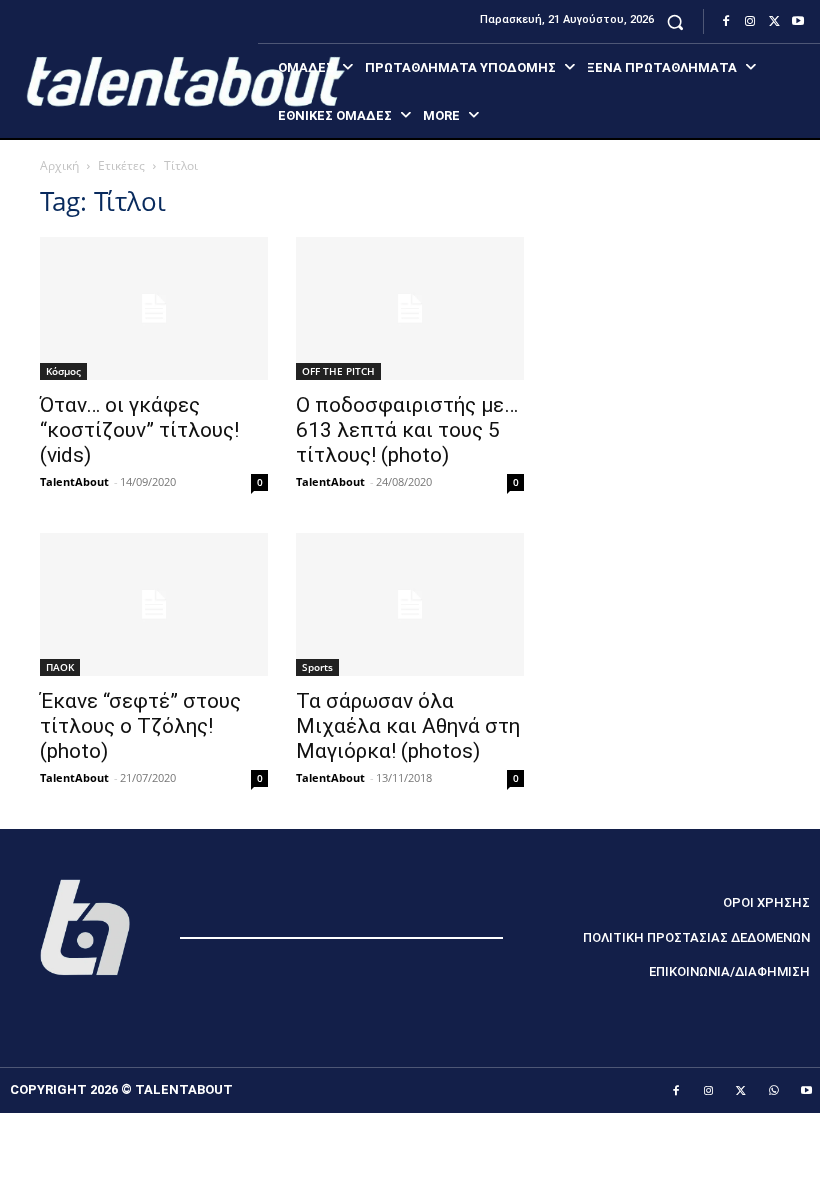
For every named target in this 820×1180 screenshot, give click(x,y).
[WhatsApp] (774, 1091)
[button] (675, 21)
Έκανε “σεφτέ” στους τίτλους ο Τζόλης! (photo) (140, 726)
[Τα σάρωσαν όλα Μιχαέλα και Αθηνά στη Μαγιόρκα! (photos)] (410, 604)
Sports (317, 667)
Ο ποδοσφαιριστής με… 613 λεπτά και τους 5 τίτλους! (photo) (407, 430)
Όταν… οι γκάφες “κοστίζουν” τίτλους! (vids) (139, 430)
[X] (774, 22)
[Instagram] (750, 22)
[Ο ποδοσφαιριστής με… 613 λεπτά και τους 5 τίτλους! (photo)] (410, 308)
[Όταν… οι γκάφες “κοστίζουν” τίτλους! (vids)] (154, 308)
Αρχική (59, 165)
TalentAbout (74, 481)
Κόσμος (63, 371)
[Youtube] (798, 22)
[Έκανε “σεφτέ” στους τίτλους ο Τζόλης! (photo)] (154, 604)
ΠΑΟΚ (60, 667)
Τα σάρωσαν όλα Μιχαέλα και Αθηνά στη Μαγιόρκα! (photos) (408, 726)
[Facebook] (726, 22)
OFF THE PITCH (338, 371)
